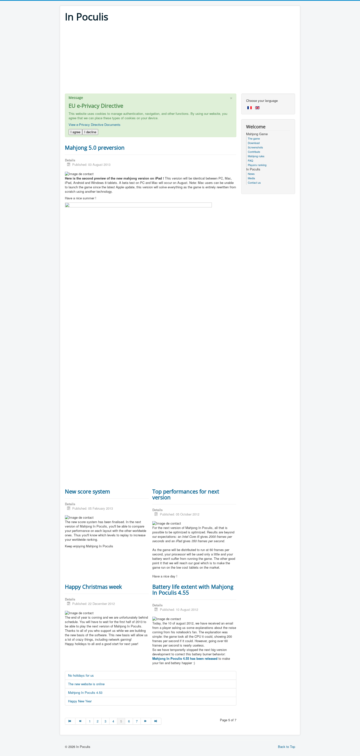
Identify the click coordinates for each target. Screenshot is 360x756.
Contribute (254, 152)
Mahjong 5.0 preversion (95, 147)
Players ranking (257, 165)
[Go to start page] (70, 721)
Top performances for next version (185, 494)
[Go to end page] (156, 721)
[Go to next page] (146, 721)
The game (254, 138)
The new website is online (86, 684)
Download (254, 143)
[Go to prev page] (80, 721)
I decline (90, 132)
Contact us (254, 182)
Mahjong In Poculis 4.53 (85, 692)
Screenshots (255, 147)
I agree (75, 132)
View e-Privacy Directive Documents (94, 124)
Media (251, 178)
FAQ (250, 160)
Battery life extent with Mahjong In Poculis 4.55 (192, 589)
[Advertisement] (180, 59)
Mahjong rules (256, 156)
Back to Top (286, 746)
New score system (87, 491)
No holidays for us (81, 675)
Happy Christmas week (93, 586)
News (251, 174)
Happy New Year (80, 701)
